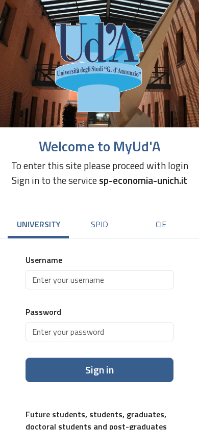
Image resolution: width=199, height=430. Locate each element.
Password (43, 312)
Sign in (99, 370)
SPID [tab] (99, 224)
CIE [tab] (161, 224)
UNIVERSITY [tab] (38, 224)
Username (44, 260)
